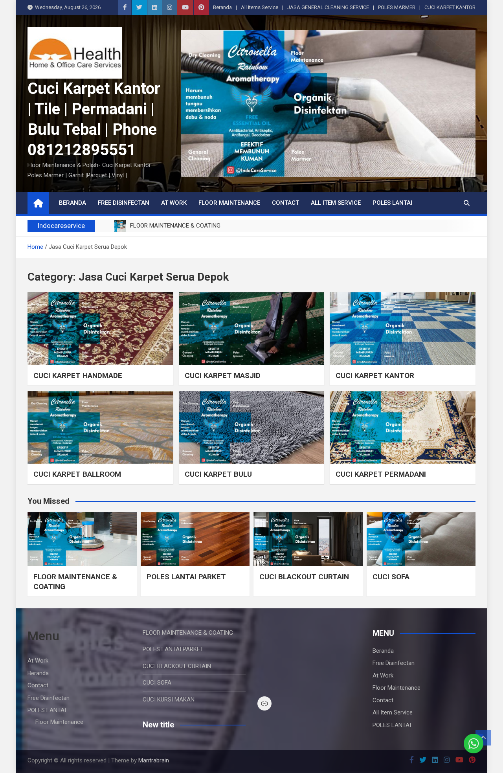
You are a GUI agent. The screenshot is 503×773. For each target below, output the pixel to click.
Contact (285, 202)
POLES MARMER (396, 7)
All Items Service (259, 7)
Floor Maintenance (229, 202)
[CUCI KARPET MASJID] (252, 328)
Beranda (222, 7)
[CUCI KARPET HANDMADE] (100, 328)
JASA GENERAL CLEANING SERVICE (328, 7)
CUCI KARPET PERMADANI (381, 474)
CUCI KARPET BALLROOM (77, 474)
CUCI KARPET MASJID (223, 375)
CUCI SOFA (391, 576)
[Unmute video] (309, 656)
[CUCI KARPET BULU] (252, 427)
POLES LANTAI (392, 202)
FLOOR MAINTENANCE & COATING (188, 632)
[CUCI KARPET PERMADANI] (402, 427)
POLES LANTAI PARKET (186, 576)
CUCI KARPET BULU (218, 474)
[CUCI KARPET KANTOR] (402, 328)
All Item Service (336, 202)
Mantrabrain (153, 760)
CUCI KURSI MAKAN (169, 699)
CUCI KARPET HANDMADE (77, 375)
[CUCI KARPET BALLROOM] (100, 427)
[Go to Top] (483, 737)
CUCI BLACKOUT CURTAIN (304, 576)
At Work (174, 202)
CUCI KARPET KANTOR (449, 7)
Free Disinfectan (123, 202)
